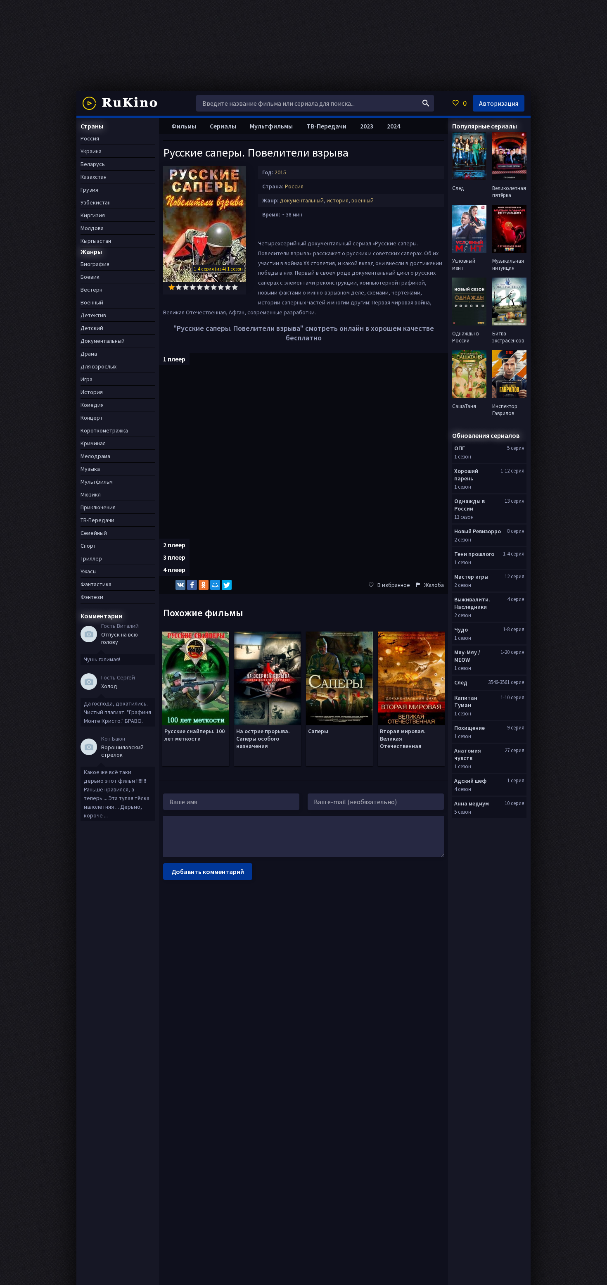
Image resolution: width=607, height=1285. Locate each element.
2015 (280, 172)
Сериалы (223, 126)
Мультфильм (97, 481)
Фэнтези (92, 597)
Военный (92, 302)
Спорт (88, 545)
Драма (89, 353)
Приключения (98, 507)
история (338, 200)
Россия (294, 186)
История (92, 392)
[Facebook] (192, 585)
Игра (86, 379)
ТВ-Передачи (326, 126)
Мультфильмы (271, 126)
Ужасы (89, 571)
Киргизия (93, 215)
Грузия (89, 189)
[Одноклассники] (204, 585)
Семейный (94, 533)
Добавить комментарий (207, 871)
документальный (302, 200)
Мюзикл (91, 494)
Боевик (90, 276)
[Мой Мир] (215, 585)
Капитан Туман (465, 701)
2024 (393, 126)
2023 (366, 126)
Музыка (90, 469)
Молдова (92, 228)
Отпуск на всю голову (119, 638)
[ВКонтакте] (180, 585)
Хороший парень (466, 474)
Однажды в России (469, 504)
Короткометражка (104, 430)
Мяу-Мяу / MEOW (467, 655)
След (460, 682)
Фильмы (183, 126)
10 (234, 287)
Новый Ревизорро (477, 531)
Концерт (92, 417)
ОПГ (459, 448)
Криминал (93, 443)
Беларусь (93, 164)
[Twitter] (227, 585)
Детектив (93, 315)
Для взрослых (98, 366)
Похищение (469, 728)
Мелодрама (95, 456)
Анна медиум (471, 803)
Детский (92, 328)
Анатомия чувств (467, 754)
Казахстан (94, 177)
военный (362, 200)
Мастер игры (471, 576)
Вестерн (91, 289)
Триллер (91, 558)
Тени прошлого (474, 554)
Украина (91, 151)
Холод (109, 686)
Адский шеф (470, 780)
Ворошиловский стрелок (122, 750)
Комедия (92, 405)
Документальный (103, 340)
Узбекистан (96, 202)
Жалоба (434, 585)
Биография (95, 264)
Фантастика (96, 584)
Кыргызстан (96, 241)
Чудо (461, 629)
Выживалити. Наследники (472, 603)
